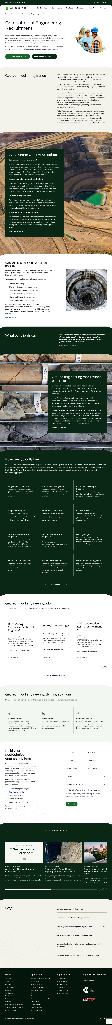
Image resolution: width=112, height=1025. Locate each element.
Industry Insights (56, 8)
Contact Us (90, 8)
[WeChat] (105, 1018)
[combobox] (85, 776)
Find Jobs (69, 8)
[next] (105, 668)
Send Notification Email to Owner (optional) (84, 790)
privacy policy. (91, 797)
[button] (81, 909)
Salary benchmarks (16, 792)
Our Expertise (42, 8)
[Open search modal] (100, 8)
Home (7, 14)
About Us (79, 8)
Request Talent (15, 14)
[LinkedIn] (100, 1018)
